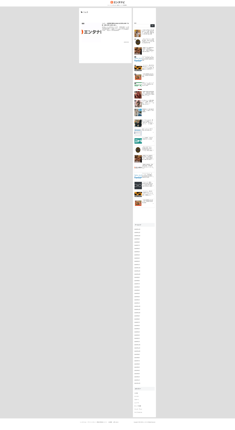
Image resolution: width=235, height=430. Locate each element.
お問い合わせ (115, 422)
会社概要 (110, 422)
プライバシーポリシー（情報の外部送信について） (97, 422)
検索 (135, 23)
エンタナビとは (83, 422)
